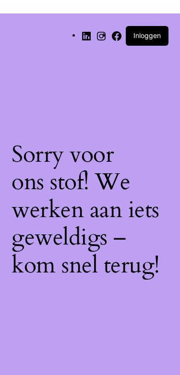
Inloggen (147, 35)
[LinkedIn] (86, 35)
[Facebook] (116, 35)
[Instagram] (101, 35)
